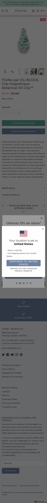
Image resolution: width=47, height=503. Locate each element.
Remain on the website (23, 269)
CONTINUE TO (23, 263)
